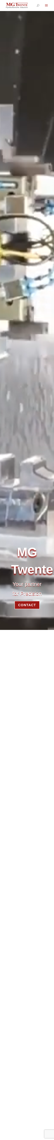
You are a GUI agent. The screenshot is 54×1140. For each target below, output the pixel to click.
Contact (27, 605)
